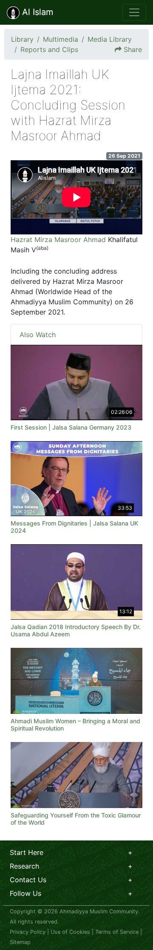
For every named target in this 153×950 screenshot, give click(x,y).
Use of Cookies (70, 932)
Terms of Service (117, 932)
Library (22, 39)
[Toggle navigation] (134, 12)
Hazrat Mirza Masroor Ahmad (58, 239)
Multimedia (60, 39)
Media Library (110, 39)
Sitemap (20, 942)
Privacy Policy (27, 932)
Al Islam (36, 12)
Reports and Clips (49, 49)
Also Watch (38, 334)
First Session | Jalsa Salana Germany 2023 (71, 427)
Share (133, 49)
